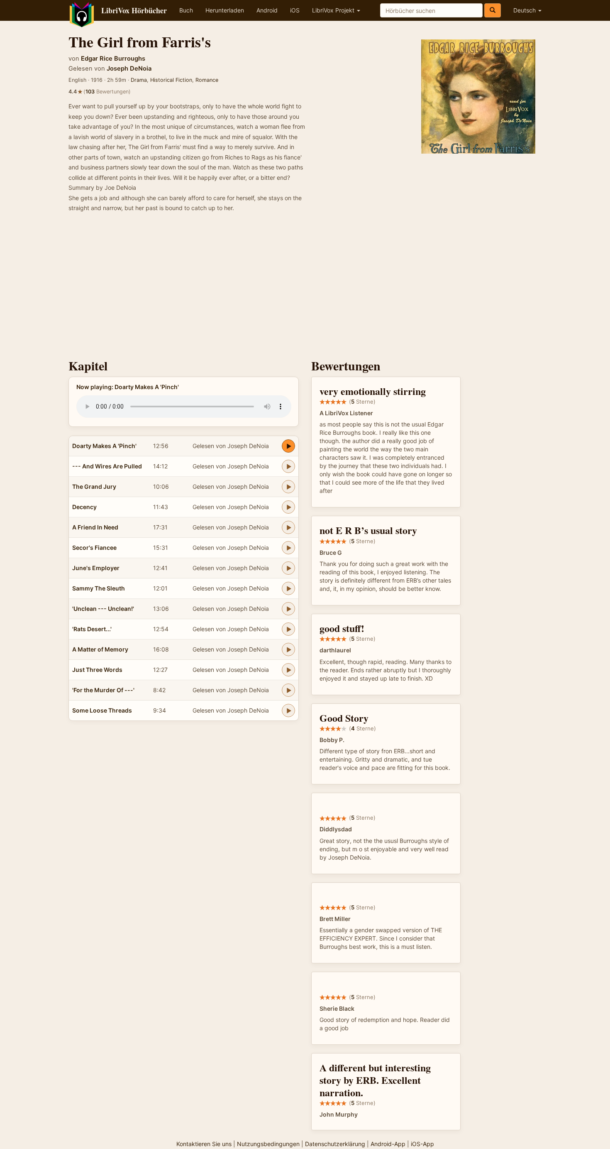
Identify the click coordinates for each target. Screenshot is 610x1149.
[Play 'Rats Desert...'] (288, 629)
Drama (139, 80)
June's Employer (96, 567)
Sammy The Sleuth (98, 588)
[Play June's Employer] (288, 568)
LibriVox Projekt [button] (334, 10)
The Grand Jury (94, 486)
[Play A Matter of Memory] (288, 649)
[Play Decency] (288, 507)
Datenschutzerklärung (335, 1143)
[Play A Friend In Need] (288, 527)
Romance (206, 80)
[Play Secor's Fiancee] (288, 547)
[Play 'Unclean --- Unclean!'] (288, 608)
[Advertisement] (305, 288)
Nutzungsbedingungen (268, 1143)
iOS (295, 10)
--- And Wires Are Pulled (107, 466)
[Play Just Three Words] (288, 669)
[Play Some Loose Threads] (288, 710)
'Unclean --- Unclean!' (103, 608)
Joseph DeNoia (129, 68)
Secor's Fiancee (94, 547)
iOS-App (422, 1143)
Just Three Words (97, 669)
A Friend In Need (95, 527)
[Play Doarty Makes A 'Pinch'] (288, 446)
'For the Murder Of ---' (103, 689)
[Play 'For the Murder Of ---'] (288, 690)
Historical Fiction (171, 80)
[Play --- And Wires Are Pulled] (288, 466)
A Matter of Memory (100, 649)
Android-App (388, 1143)
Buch (186, 10)
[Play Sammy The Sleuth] (288, 588)
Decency (84, 506)
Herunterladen (224, 10)
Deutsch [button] (525, 10)
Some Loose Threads (102, 710)
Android (267, 10)
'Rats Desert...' (92, 628)
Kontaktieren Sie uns (204, 1143)
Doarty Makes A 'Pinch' (104, 445)
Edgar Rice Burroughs (113, 58)
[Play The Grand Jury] (288, 486)
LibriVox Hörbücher (134, 10)
